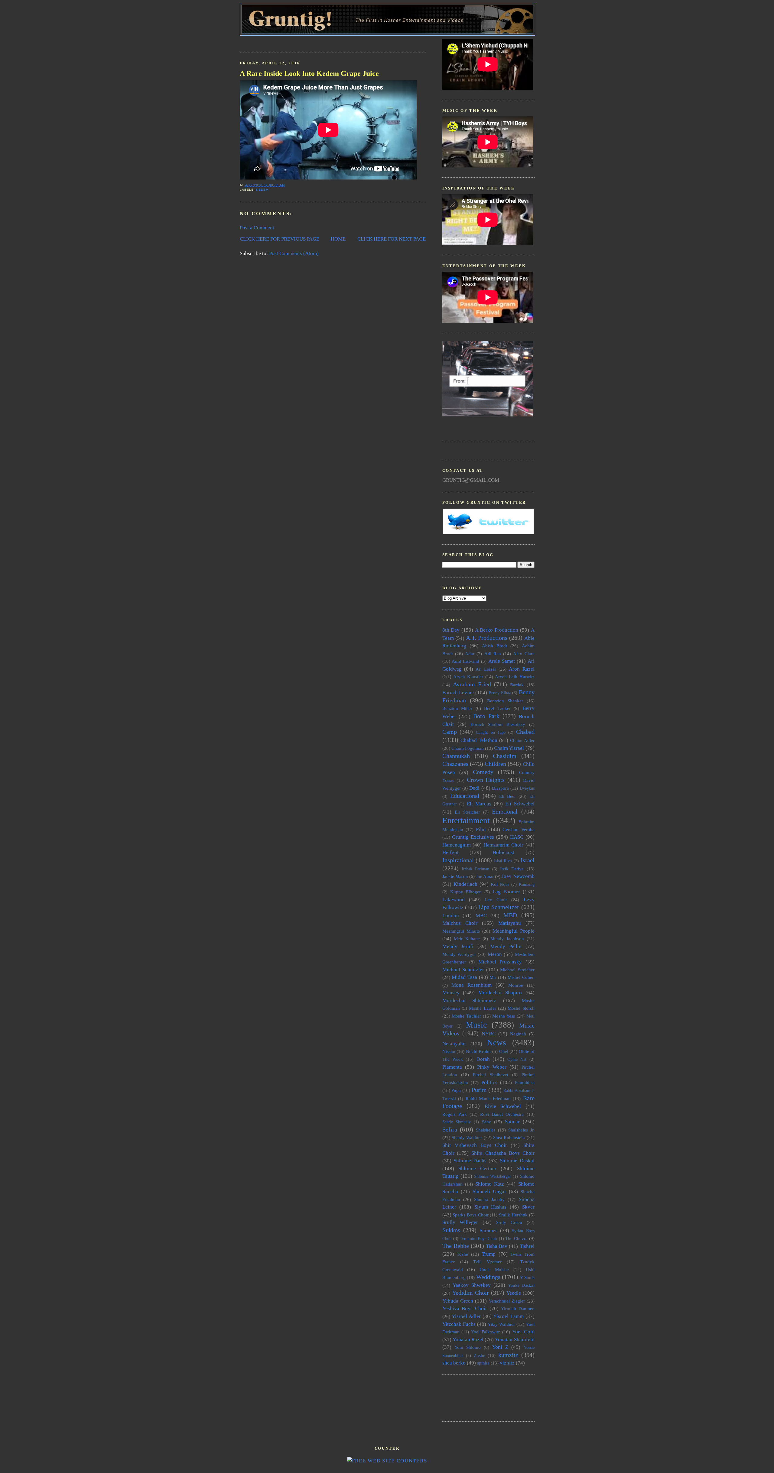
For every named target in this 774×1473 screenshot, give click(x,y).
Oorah (483, 1059)
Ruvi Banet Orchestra (502, 1114)
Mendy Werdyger (459, 954)
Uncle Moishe (494, 1269)
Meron (495, 954)
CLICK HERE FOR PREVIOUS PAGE (279, 239)
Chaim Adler (522, 740)
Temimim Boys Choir (478, 1238)
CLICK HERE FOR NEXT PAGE (391, 239)
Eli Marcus (479, 804)
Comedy (483, 772)
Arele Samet (501, 661)
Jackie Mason (455, 876)
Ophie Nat (516, 1059)
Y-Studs (527, 1277)
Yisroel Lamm (508, 1316)
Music (476, 1024)
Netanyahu (454, 1044)
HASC (516, 837)
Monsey (451, 992)
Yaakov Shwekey (472, 1285)
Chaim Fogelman (467, 748)
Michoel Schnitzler (463, 970)
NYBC (489, 1034)
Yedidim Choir (470, 1292)
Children (495, 763)
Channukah (456, 756)
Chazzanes (455, 763)
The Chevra (516, 1238)
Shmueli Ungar (489, 1191)
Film (481, 829)
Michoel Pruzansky (500, 962)
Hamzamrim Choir (503, 845)
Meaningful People (514, 931)
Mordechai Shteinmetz (469, 1000)
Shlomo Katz (489, 1184)
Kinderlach (465, 884)
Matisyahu (509, 923)
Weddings (488, 1277)
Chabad (525, 731)
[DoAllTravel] (487, 415)
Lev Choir (496, 899)
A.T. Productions (486, 637)
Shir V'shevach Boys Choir (474, 1145)
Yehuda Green (457, 1301)
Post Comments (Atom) (294, 253)
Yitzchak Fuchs (459, 1324)
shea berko (454, 1363)
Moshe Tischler (466, 1015)
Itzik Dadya (512, 868)
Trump (489, 1254)
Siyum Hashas (490, 1207)
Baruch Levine (458, 692)
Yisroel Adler (466, 1316)
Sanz (486, 1121)
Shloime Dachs (470, 1161)
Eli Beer (507, 796)
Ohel (503, 1051)
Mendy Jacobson (507, 938)
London (450, 915)
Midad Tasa (464, 977)
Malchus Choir (459, 923)
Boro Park (486, 716)
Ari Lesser (486, 669)
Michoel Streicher (517, 969)
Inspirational (458, 860)
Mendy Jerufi (458, 946)
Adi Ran (492, 653)
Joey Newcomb (518, 876)
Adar (469, 653)
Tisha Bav (496, 1246)
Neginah (518, 1033)
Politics (489, 1082)
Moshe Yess (503, 1015)
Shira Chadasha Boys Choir (502, 1153)
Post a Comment (257, 228)
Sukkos (451, 1230)
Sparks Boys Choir (470, 1214)
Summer (488, 1230)
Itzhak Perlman (475, 869)
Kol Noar (500, 884)
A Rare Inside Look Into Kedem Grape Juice (309, 73)
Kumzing (527, 884)
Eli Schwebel (519, 804)
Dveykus (527, 788)
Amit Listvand (465, 661)
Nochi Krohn (478, 1051)
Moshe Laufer (482, 1008)
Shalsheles (486, 1129)
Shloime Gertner (477, 1168)
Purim (479, 1089)
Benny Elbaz (500, 693)
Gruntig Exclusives (473, 837)
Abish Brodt (494, 645)
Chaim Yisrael (509, 748)
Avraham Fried (472, 684)
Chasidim (504, 756)
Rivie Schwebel (503, 1106)
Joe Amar (485, 876)
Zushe (479, 1355)
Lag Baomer (506, 892)
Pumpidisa (525, 1082)
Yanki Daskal (521, 1285)
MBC (481, 915)
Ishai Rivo (503, 861)
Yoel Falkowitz (485, 1331)
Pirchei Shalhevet (490, 1074)
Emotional (505, 811)
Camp (449, 731)
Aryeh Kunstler (468, 676)
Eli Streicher (467, 811)
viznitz (507, 1363)
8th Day (451, 630)
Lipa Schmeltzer (498, 907)
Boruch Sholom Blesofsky (497, 724)
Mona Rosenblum (471, 985)
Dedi (474, 788)
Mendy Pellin (506, 946)
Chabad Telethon (478, 740)
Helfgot (450, 852)
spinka (483, 1362)
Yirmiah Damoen (518, 1308)
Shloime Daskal (517, 1161)
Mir (492, 977)
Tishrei (527, 1246)
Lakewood (453, 899)
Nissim (448, 1051)
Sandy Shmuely (456, 1122)
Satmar (512, 1122)
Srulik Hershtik (513, 1214)
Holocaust (503, 852)
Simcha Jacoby (489, 1199)
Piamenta (452, 1067)
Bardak (517, 684)
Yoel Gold (523, 1332)
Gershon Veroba (518, 829)
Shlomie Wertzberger (492, 1176)
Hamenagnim (456, 845)
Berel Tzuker (497, 708)
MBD (510, 915)
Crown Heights (486, 779)
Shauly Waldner (467, 1137)
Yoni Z (500, 1347)
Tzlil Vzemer (487, 1261)
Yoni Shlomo (467, 1347)
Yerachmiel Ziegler (507, 1300)
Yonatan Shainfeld (514, 1339)
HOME (338, 239)
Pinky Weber (491, 1067)
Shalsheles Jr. (521, 1129)
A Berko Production (496, 630)
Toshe (462, 1254)
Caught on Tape (491, 732)
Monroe (515, 985)
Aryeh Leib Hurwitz (514, 676)
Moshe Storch (521, 1008)
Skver (528, 1207)
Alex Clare (523, 653)
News (496, 1042)
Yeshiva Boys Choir (464, 1308)
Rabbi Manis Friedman (488, 1098)
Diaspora (500, 788)
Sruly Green (509, 1222)
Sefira (449, 1129)
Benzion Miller (457, 708)
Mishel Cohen (521, 977)
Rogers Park (454, 1114)
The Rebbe (455, 1245)
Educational (465, 795)
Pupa (456, 1090)
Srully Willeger (460, 1222)
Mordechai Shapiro (500, 992)
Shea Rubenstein (509, 1137)
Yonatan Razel (468, 1339)
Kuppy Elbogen (466, 891)
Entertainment (466, 820)
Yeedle (513, 1293)
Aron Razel (521, 669)
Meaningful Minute (461, 931)
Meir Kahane (467, 938)
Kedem (262, 189)
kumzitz (508, 1355)
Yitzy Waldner (501, 1324)
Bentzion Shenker (505, 700)
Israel (528, 860)
